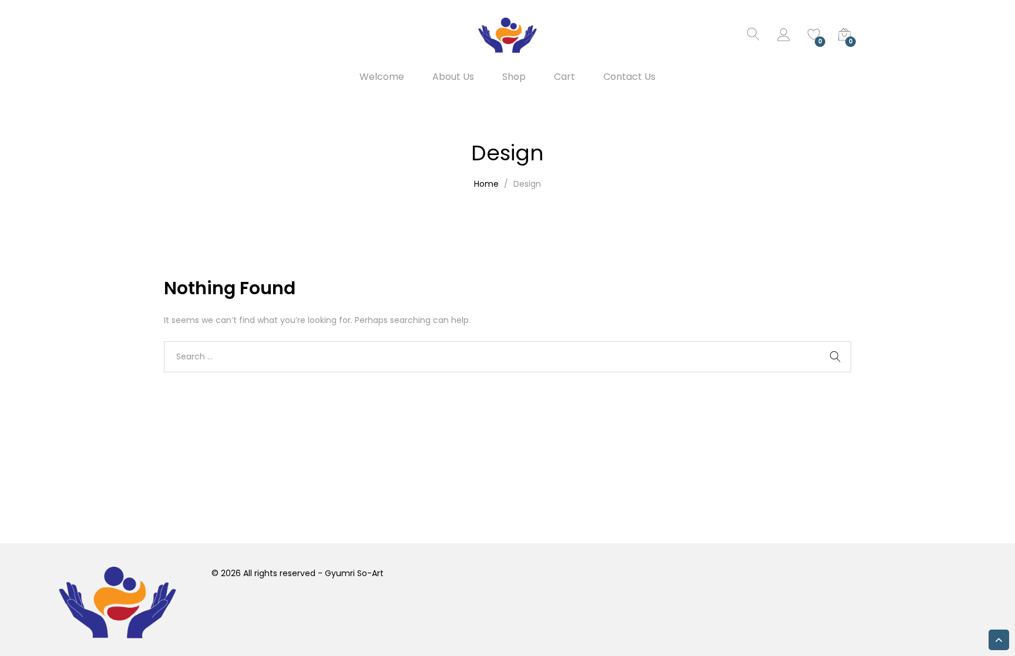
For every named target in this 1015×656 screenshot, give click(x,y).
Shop (514, 77)
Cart (564, 77)
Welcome (381, 77)
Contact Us (629, 77)
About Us (453, 77)
